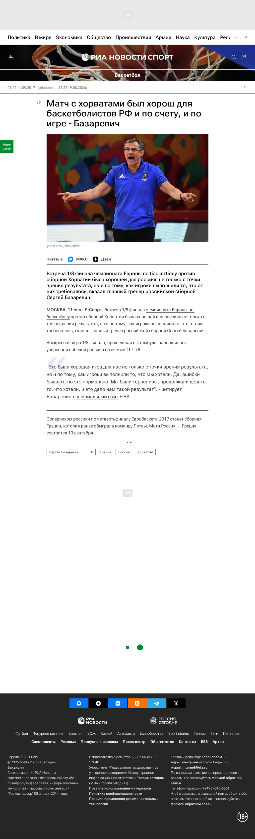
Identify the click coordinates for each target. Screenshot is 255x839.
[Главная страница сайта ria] (110, 57)
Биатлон (75, 733)
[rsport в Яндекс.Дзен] (98, 703)
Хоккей (106, 733)
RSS (204, 741)
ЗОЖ (91, 733)
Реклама (68, 741)
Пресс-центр (134, 741)
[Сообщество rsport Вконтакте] (117, 703)
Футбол (21, 733)
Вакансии (15, 767)
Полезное (231, 733)
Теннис (200, 733)
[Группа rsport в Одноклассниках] (137, 703)
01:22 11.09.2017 (21, 88)
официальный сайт (96, 397)
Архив (218, 741)
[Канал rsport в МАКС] (78, 703)
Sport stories (178, 733)
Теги (214, 733)
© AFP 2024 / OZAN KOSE (63, 246)
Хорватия (145, 452)
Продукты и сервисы (99, 741)
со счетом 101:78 (122, 349)
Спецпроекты (43, 741)
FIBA (89, 452)
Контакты (187, 741)
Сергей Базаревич (63, 452)
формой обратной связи (191, 804)
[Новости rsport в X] (176, 703)
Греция (105, 452)
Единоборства (151, 733)
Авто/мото (126, 733)
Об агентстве (162, 741)
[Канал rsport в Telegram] (156, 703)
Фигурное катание (48, 733)
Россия (124, 452)
